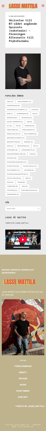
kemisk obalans (13, 133)
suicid (10, 182)
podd (33, 154)
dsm (29, 121)
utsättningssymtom (29, 190)
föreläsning (12, 129)
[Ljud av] (36, 247)
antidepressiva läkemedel (17, 109)
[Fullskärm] (40, 247)
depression (12, 117)
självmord (29, 170)
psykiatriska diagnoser (16, 162)
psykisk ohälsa (30, 166)
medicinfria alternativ (15, 138)
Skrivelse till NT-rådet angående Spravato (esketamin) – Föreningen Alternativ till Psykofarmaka (23, 30)
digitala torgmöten (15, 121)
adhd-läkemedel (24, 101)
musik (10, 146)
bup (35, 113)
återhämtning (13, 194)
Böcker (23, 378)
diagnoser (26, 117)
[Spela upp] (7, 247)
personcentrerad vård (16, 154)
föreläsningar (28, 129)
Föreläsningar (23, 366)
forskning (29, 125)
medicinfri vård (13, 142)
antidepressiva (13, 105)
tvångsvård (12, 186)
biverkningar (22, 113)
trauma (21, 182)
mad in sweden (30, 133)
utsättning (12, 190)
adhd (10, 101)
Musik (23, 385)
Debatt (23, 372)
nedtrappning (23, 146)
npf (35, 146)
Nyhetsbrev (23, 391)
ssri (28, 178)
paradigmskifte (28, 150)
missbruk (28, 142)
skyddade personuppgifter (17, 174)
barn (10, 113)
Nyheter (21, 16)
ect (9, 125)
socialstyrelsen (14, 178)
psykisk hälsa (13, 166)
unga (25, 186)
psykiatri (11, 158)
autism (34, 109)
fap (18, 125)
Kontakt (23, 397)
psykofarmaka (13, 170)
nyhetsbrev (12, 150)
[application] (23, 240)
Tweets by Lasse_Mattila (16, 223)
